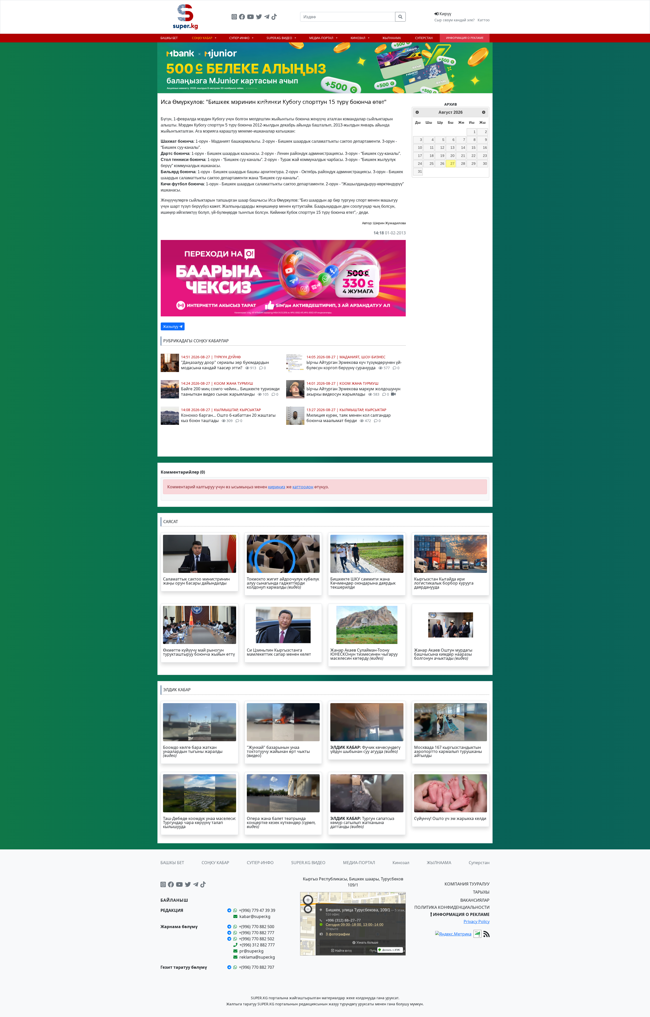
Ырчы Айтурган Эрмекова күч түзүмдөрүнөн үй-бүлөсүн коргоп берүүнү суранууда (354, 365)
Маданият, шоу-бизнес (362, 356)
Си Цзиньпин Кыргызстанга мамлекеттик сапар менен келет (279, 652)
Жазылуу (171, 326)
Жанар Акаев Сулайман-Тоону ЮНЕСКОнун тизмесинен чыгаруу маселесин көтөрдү (364, 654)
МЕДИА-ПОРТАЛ (321, 38)
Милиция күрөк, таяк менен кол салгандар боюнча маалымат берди (348, 417)
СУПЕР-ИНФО (239, 38)
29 (474, 164)
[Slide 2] (274, 103)
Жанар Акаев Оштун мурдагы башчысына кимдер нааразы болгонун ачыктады (443, 654)
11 (432, 148)
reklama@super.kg (257, 957)
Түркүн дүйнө (227, 356)
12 (442, 148)
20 (452, 156)
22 (474, 156)
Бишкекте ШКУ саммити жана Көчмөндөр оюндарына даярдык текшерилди (363, 583)
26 (442, 164)
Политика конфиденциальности (452, 907)
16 (485, 148)
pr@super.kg (251, 951)
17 (420, 156)
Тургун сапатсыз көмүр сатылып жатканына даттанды (362, 822)
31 (420, 171)
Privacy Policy (477, 921)
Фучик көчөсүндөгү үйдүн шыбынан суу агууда (365, 749)
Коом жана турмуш (233, 383)
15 (474, 148)
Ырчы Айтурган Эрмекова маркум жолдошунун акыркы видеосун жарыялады (353, 391)
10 (420, 148)
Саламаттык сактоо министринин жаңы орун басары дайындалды (196, 581)
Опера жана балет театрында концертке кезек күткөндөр (281, 822)
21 (463, 156)
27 (452, 164)
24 (420, 164)
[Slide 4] (292, 103)
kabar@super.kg (254, 916)
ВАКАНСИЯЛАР (475, 900)
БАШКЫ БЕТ (169, 38)
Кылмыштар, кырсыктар (237, 409)
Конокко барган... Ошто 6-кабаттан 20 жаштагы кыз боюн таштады (228, 417)
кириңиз (276, 487)
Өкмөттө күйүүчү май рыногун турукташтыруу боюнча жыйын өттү (199, 652)
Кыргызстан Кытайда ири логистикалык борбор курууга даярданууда (444, 583)
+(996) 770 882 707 (256, 967)
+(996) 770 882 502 (256, 939)
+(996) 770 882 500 (256, 926)
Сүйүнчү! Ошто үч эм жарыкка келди (450, 818)
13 (452, 148)
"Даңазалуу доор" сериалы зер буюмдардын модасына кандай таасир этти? (225, 365)
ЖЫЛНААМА (391, 38)
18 (432, 156)
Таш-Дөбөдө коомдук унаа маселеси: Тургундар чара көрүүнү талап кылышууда (199, 822)
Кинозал (358, 38)
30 (485, 164)
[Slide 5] (301, 103)
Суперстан (424, 38)
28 (463, 164)
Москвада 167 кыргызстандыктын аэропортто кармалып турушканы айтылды (448, 751)
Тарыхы (481, 892)
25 (432, 164)
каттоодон (302, 487)
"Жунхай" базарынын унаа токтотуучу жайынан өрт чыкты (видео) (278, 751)
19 (442, 156)
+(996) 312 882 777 (257, 945)
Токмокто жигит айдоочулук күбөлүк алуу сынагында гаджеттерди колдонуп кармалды (283, 583)
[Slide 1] (265, 103)
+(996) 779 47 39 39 (257, 910)
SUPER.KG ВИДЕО (280, 38)
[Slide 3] (283, 103)
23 (485, 156)
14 (463, 148)
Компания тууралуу (467, 884)
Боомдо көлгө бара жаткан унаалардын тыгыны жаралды (192, 751)
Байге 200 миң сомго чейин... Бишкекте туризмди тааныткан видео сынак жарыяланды (230, 391)
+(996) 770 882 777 (256, 932)
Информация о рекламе (464, 38)
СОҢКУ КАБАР (202, 38)
